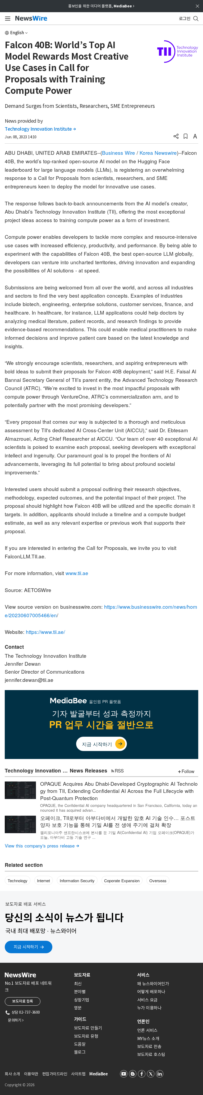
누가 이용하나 (149, 1007)
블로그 (80, 1052)
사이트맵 (78, 1073)
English (17, 32)
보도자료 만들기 (88, 1028)
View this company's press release (42, 845)
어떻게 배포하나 (151, 991)
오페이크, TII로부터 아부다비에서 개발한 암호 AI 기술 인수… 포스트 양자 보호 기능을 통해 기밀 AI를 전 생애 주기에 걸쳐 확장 (117, 821)
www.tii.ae (77, 572)
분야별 (80, 991)
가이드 (80, 1019)
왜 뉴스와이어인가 (153, 983)
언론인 (143, 1022)
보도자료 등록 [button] (22, 1001)
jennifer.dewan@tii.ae (29, 679)
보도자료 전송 (149, 1046)
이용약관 (31, 1073)
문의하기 (15, 1020)
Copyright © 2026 (19, 1085)
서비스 (143, 975)
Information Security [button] (77, 880)
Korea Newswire (158, 152)
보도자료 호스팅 (151, 1054)
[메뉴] (6, 18)
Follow (188, 771)
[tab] (103, 975)
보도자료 (82, 975)
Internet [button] (43, 880)
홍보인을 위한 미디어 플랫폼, (101, 6)
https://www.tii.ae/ (45, 631)
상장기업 (81, 1000)
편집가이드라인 (54, 1073)
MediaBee (98, 1073)
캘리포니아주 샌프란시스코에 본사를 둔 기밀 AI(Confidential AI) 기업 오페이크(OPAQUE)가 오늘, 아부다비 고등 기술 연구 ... (117, 835)
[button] (176, 137)
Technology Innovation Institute (40, 129)
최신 (78, 983)
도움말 (80, 1044)
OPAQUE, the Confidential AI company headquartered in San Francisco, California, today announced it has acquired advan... (118, 808)
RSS (119, 770)
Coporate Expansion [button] (122, 880)
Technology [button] (17, 880)
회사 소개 (12, 1073)
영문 (78, 1007)
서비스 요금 (147, 1000)
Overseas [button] (158, 880)
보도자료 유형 (86, 1036)
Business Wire (118, 152)
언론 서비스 (147, 1030)
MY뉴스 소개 (148, 1038)
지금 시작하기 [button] (26, 947)
